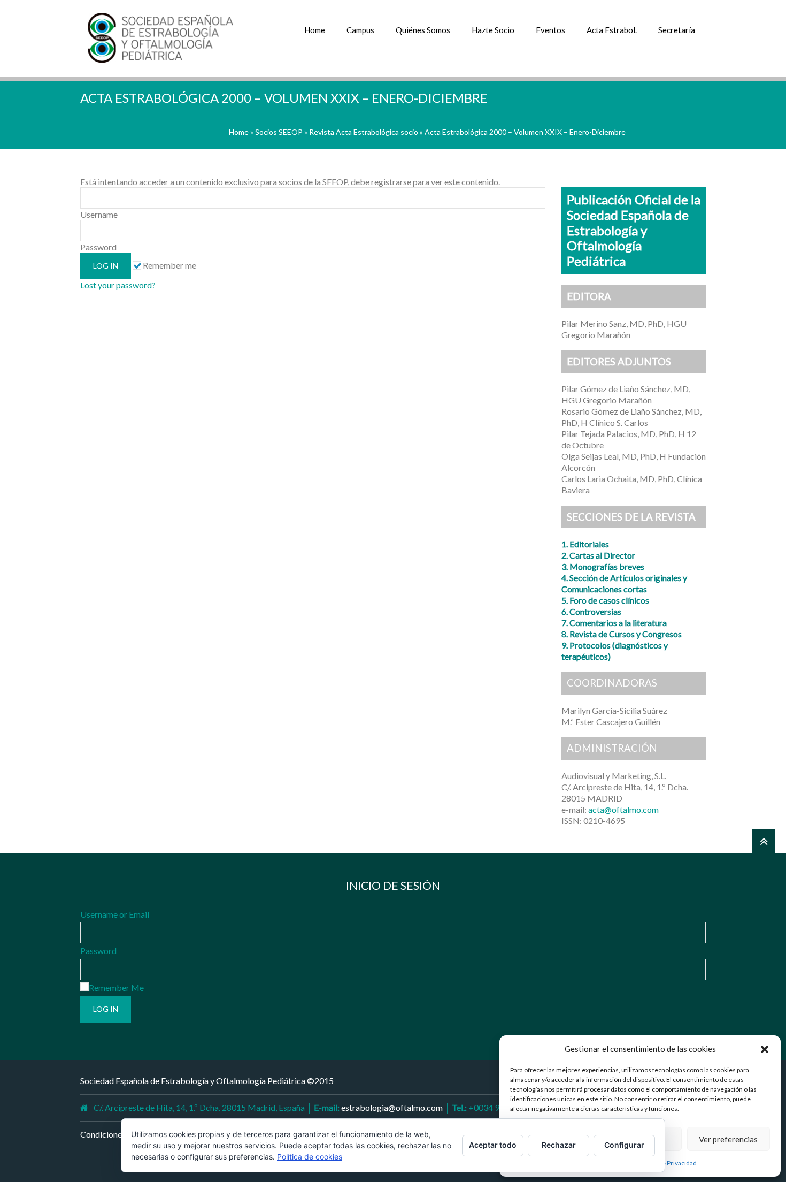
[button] (764, 1049)
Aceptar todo (493, 1144)
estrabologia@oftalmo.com (392, 1107)
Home (314, 30)
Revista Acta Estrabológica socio (363, 131)
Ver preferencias (728, 1139)
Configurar (624, 1144)
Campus (360, 30)
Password (98, 950)
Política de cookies (309, 1156)
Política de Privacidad (666, 1163)
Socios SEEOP (279, 131)
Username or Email (114, 914)
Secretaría (676, 30)
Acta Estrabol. (612, 30)
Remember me (168, 265)
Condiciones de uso (115, 1134)
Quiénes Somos (423, 30)
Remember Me (116, 987)
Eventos (550, 30)
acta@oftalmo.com (623, 809)
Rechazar (559, 1144)
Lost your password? (118, 285)
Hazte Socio (493, 30)
